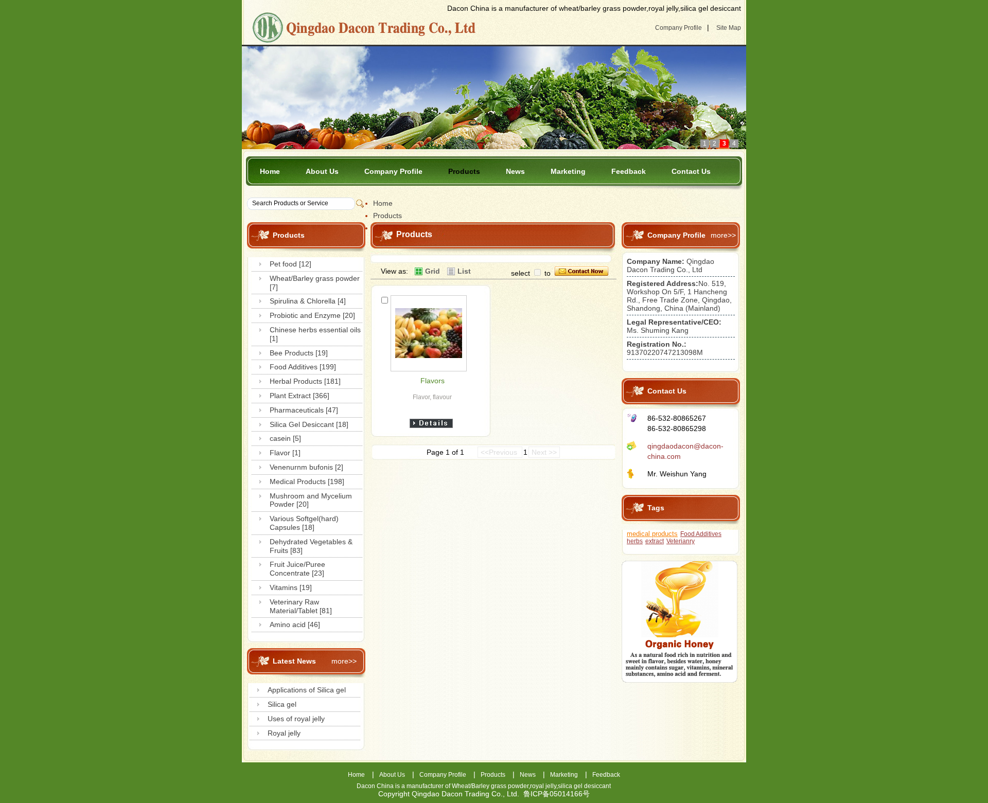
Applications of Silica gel (307, 690)
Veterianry (680, 541)
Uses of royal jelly (296, 719)
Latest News (294, 661)
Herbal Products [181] (305, 381)
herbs (635, 541)
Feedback (628, 171)
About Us (322, 171)
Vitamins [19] (291, 587)
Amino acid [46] (295, 624)
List (464, 271)
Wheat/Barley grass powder (490, 786)
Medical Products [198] (307, 481)
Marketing (568, 171)
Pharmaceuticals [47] (304, 410)
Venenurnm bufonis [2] (306, 467)
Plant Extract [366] (299, 395)
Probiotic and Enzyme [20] (312, 315)
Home (270, 171)
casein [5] (285, 438)
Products (464, 171)
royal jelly (543, 786)
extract (654, 541)
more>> (344, 661)
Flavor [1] (285, 453)
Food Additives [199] (303, 367)
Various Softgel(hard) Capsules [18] (304, 522)
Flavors (432, 381)
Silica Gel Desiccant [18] (309, 424)
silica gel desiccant (584, 786)
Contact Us (691, 171)
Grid (432, 271)
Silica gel (282, 704)
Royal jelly (284, 733)
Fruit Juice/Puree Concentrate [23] (297, 568)
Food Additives (700, 534)
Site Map (728, 27)
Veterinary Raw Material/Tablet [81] (301, 606)
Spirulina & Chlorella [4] (308, 301)
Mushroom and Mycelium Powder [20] (311, 500)
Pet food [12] (290, 264)
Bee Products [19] (299, 353)
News (515, 171)
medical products (652, 534)
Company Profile (678, 27)
